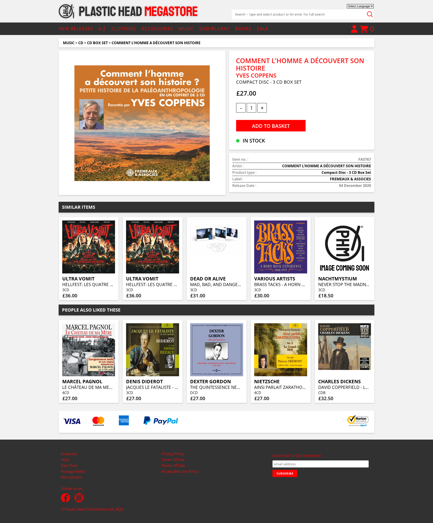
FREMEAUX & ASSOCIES (350, 179)
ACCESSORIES (157, 28)
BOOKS (243, 28)
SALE (262, 28)
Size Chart (69, 465)
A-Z (102, 28)
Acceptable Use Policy (179, 471)
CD (80, 42)
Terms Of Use (172, 459)
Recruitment (71, 477)
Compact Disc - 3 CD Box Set (346, 172)
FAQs (65, 459)
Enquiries (69, 453)
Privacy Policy (172, 453)
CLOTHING (123, 28)
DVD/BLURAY (214, 28)
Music (68, 42)
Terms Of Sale (173, 465)
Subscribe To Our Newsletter (296, 455)
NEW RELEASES (76, 28)
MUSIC (186, 28)
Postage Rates (73, 471)
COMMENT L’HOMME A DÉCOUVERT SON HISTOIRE (156, 42)
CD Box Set (97, 42)
